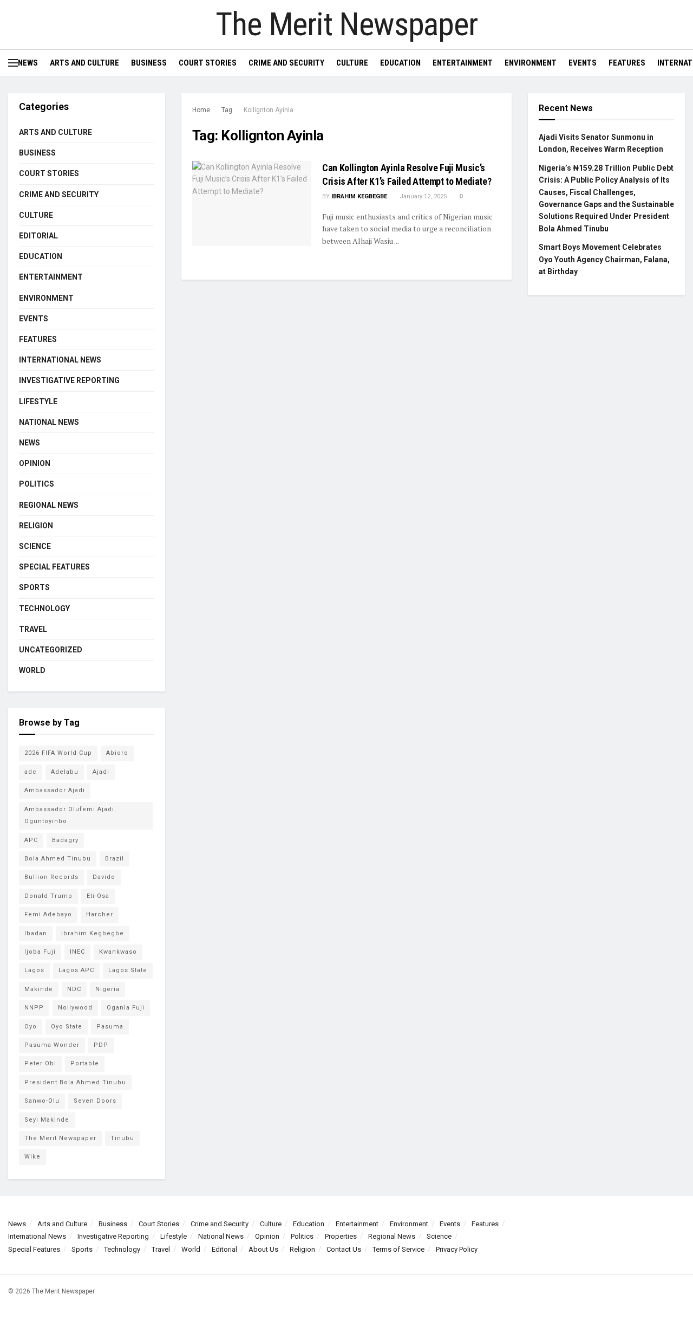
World (32, 670)
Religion (36, 525)
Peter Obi (40, 1063)
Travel (33, 629)
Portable (84, 1063)
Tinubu (122, 1138)
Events (582, 63)
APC (31, 840)
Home (201, 110)
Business (149, 63)
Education (400, 63)
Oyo (30, 1026)
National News (49, 422)
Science (35, 546)
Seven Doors (95, 1100)
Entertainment (463, 63)
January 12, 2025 (422, 196)
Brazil (114, 858)
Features (627, 63)
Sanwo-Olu (42, 1100)
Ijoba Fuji (40, 951)
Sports (34, 587)
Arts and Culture (84, 63)
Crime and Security (286, 63)
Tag (226, 110)
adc (30, 771)
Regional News (49, 505)
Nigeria (107, 989)
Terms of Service (398, 1249)
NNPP (34, 1007)
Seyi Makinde (46, 1119)
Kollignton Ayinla (268, 110)
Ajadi (101, 771)
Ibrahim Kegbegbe (359, 196)
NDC (74, 989)
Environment (531, 63)
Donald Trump (48, 896)
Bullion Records (51, 877)
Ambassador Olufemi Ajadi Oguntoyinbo (69, 815)
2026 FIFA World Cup (58, 752)
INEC (77, 951)
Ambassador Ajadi (54, 790)
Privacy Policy (457, 1249)
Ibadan (35, 933)
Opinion (34, 463)
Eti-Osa (98, 896)
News (28, 63)
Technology (44, 608)
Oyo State (66, 1026)
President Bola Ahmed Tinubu (75, 1082)
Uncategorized (50, 649)
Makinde (38, 989)
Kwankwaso (118, 951)
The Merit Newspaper (346, 24)
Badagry (65, 840)
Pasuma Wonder (52, 1045)
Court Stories (208, 63)
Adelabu (65, 771)
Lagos (34, 970)
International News (60, 359)
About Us (263, 1249)
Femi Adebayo (48, 914)
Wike (32, 1156)
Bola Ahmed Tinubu (57, 858)
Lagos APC (76, 970)
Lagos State (127, 970)
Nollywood (75, 1007)
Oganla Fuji (126, 1007)
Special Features (54, 566)
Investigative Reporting (69, 380)
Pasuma (109, 1026)
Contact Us (343, 1249)
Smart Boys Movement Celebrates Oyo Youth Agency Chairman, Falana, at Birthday (604, 259)
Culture (352, 63)
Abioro (117, 752)
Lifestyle (38, 401)
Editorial (38, 235)
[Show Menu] (13, 63)
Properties (341, 1236)
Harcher (99, 914)
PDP (101, 1045)
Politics (36, 484)
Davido (104, 877)
